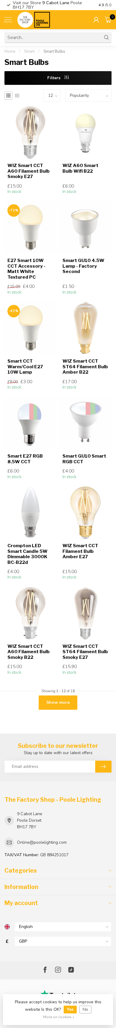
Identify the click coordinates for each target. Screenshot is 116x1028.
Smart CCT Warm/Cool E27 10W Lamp (25, 366)
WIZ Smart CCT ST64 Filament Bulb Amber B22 (85, 366)
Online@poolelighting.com (42, 842)
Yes (70, 1009)
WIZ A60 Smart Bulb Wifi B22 (80, 168)
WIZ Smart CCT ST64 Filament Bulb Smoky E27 (85, 652)
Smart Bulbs (54, 51)
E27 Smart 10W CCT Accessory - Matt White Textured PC (26, 269)
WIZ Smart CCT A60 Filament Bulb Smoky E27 (28, 171)
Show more (58, 702)
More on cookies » (58, 1016)
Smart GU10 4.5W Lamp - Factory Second (83, 266)
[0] (108, 20)
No (85, 1009)
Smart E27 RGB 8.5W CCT (25, 458)
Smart (29, 51)
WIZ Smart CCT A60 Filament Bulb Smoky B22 (28, 652)
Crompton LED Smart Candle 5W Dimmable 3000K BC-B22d (27, 554)
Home (9, 51)
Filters (54, 78)
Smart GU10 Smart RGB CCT (84, 458)
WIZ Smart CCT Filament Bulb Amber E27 (80, 551)
